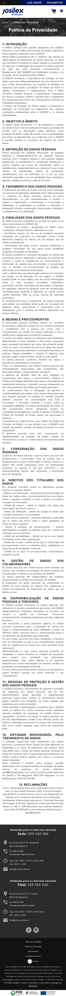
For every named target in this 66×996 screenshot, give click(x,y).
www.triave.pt (7, 980)
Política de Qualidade (33, 942)
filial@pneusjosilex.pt (19, 920)
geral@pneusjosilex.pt (19, 869)
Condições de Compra (33, 956)
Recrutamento (33, 951)
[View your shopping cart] (54, 11)
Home (5, 22)
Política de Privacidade (33, 947)
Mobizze (33, 986)
